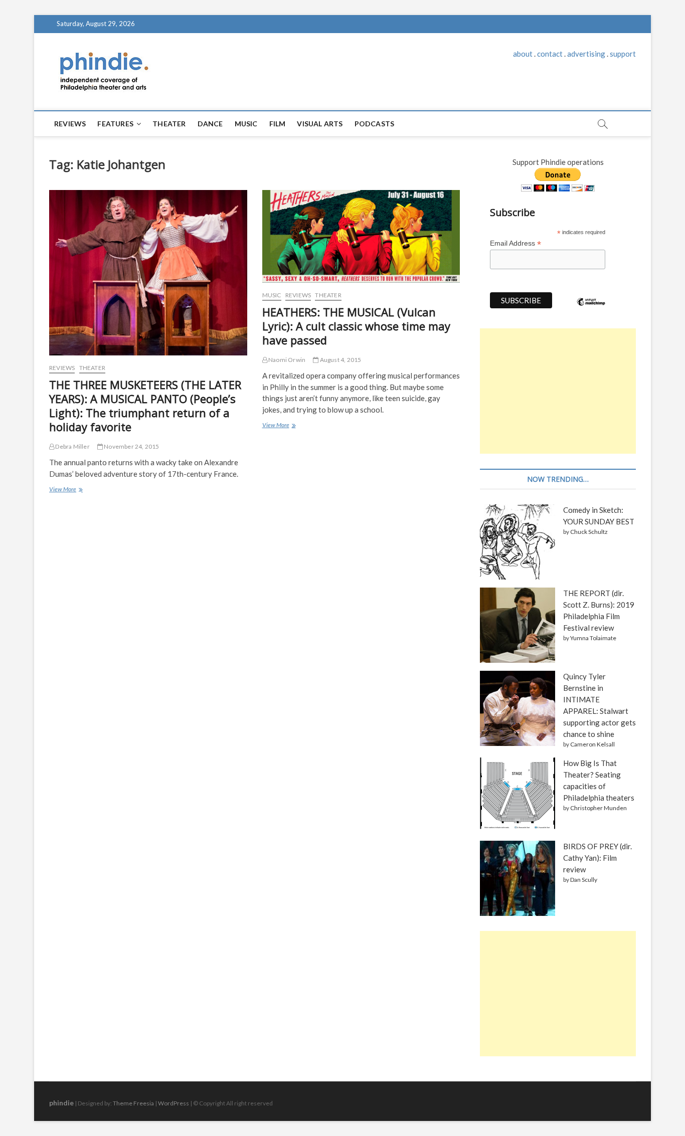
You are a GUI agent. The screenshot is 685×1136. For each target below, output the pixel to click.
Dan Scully (583, 879)
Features (115, 123)
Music (246, 123)
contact (550, 53)
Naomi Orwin (286, 359)
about (523, 53)
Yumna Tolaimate (593, 638)
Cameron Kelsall (592, 744)
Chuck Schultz (589, 531)
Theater (169, 123)
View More (65, 490)
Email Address (515, 243)
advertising (586, 53)
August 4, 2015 (339, 359)
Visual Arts (319, 123)
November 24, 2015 (131, 446)
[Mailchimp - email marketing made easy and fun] (591, 309)
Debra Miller (72, 446)
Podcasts (375, 123)
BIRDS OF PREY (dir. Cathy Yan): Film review (597, 858)
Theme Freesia (133, 1103)
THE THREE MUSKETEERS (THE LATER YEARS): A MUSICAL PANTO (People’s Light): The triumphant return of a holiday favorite (145, 405)
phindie (61, 1102)
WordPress (173, 1103)
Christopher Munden (598, 808)
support (623, 53)
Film (277, 123)
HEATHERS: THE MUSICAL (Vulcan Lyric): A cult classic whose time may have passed (356, 325)
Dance (210, 123)
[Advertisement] (558, 391)
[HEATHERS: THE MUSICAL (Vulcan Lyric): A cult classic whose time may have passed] (361, 236)
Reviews (70, 123)
